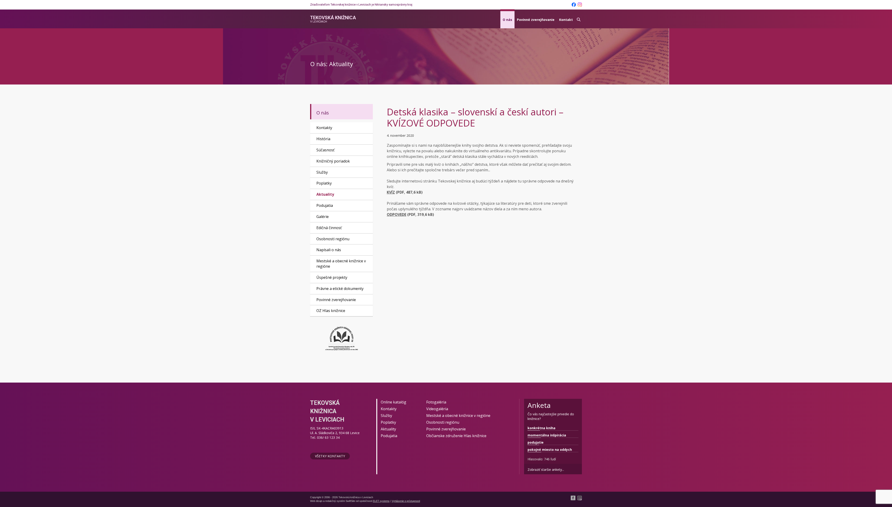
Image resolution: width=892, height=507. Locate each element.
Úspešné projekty (331, 277)
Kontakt (566, 19)
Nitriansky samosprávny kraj (393, 4)
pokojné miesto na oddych (550, 449)
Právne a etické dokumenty (340, 288)
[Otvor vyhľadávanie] (578, 19)
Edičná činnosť (329, 227)
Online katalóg (393, 402)
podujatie (536, 442)
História (323, 138)
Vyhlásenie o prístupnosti (406, 501)
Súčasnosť (325, 150)
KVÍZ (391, 192)
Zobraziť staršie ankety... (546, 469)
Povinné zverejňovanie (535, 19)
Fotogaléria (436, 402)
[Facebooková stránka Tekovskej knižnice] (574, 5)
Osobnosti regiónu (332, 238)
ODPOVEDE (396, 214)
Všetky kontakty (330, 456)
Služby (322, 172)
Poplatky (324, 183)
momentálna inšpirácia (547, 435)
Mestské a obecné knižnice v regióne (341, 263)
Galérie (322, 216)
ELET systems (381, 501)
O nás (507, 19)
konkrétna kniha (541, 428)
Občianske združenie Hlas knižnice (456, 435)
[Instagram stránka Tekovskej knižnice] (580, 5)
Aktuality (325, 194)
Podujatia (324, 205)
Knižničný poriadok (333, 161)
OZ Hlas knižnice (330, 310)
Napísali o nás (328, 249)
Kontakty (324, 127)
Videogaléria (437, 408)
